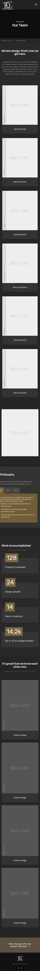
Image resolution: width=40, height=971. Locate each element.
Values (16, 490)
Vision (8, 490)
